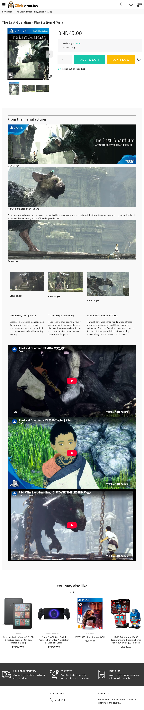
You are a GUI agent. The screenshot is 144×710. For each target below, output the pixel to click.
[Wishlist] (131, 4)
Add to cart (89, 60)
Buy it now (120, 60)
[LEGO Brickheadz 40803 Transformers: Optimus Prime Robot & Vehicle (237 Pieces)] (126, 614)
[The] (14, 88)
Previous (7, 54)
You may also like (72, 585)
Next (49, 54)
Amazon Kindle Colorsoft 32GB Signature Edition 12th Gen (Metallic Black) (18, 640)
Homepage (7, 11)
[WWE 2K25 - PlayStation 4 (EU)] (90, 614)
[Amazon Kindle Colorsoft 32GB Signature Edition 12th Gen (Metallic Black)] (18, 614)
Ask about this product (73, 69)
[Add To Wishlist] (139, 59)
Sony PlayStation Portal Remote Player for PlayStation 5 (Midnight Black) (54, 640)
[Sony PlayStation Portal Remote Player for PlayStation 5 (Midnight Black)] (54, 614)
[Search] (122, 4)
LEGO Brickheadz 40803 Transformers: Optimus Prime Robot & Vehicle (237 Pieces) (126, 640)
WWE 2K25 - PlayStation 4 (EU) (90, 637)
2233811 (61, 700)
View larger (13, 165)
